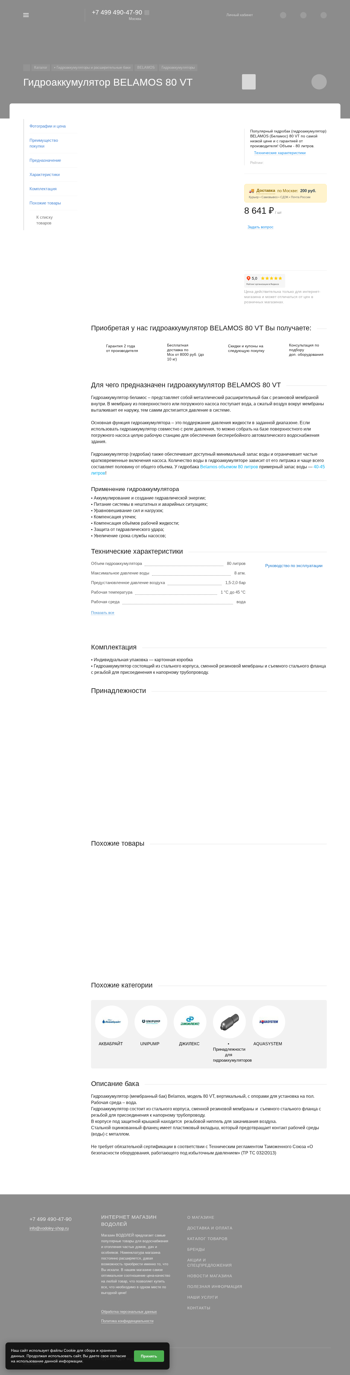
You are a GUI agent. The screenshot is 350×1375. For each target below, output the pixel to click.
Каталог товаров (207, 1239)
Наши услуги (202, 1297)
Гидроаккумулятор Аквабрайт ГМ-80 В (127, 934)
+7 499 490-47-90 (117, 12)
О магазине (200, 1217)
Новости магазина (209, 1276)
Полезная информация (214, 1286)
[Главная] (26, 67)
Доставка (265, 190)
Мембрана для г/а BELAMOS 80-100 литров (132, 782)
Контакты (198, 1308)
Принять (149, 1356)
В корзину (150, 817)
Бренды (196, 1249)
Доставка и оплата (209, 1228)
